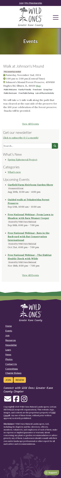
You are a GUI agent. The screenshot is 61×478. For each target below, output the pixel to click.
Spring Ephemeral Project (22, 159)
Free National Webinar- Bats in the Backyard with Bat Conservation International (28, 236)
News (8, 354)
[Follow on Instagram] (24, 400)
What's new (14, 172)
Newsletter (11, 344)
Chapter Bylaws (13, 372)
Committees (11, 368)
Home (8, 325)
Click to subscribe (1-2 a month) (20, 137)
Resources (10, 340)
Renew (20, 379)
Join (21, 2)
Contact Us (11, 364)
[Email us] (8, 400)
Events (8, 330)
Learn (8, 349)
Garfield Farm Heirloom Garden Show (30, 184)
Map (38, 85)
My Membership (33, 2)
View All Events (30, 123)
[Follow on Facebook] (16, 400)
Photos (9, 359)
